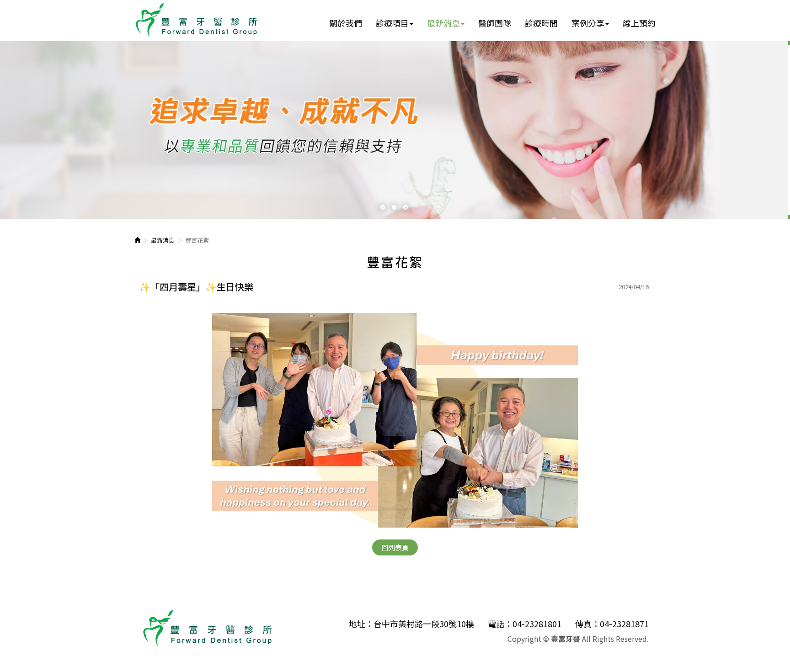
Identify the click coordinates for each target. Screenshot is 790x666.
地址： (361, 623)
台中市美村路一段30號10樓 (424, 623)
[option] (395, 130)
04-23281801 (536, 623)
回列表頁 (395, 547)
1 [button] (383, 208)
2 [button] (395, 208)
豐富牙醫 (196, 20)
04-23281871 (624, 623)
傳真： (587, 623)
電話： (500, 623)
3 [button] (406, 208)
